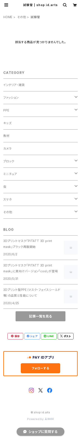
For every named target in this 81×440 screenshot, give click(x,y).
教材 (6, 135)
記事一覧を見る (40, 316)
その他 (21, 17)
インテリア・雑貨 (14, 85)
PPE (6, 110)
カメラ (7, 148)
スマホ (7, 199)
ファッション (11, 97)
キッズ (7, 123)
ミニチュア (10, 174)
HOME (7, 17)
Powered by (36, 419)
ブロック (8, 161)
